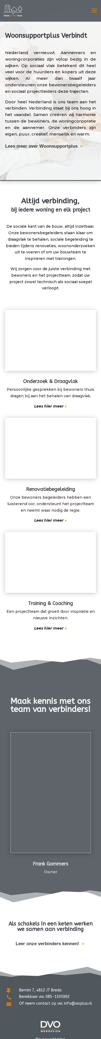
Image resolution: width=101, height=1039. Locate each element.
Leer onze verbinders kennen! (47, 943)
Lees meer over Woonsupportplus (41, 146)
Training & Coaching (50, 603)
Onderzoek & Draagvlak (50, 381)
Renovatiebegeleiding (50, 489)
